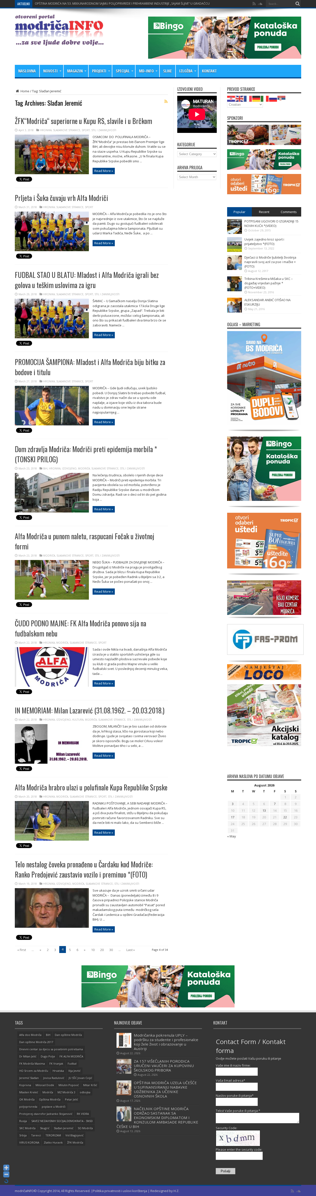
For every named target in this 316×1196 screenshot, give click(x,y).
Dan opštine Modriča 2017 (36, 1042)
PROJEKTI (99, 71)
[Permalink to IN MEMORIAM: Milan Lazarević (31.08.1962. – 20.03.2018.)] (52, 762)
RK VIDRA (83, 1114)
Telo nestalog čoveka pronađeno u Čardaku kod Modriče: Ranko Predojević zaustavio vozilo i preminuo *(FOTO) (84, 869)
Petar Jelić (71, 1099)
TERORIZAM (53, 1135)
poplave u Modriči (53, 1106)
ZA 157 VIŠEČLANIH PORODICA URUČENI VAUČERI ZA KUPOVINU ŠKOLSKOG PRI (90, 3)
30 (111, 950)
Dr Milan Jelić (27, 1056)
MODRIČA (84, 468)
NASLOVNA (27, 71)
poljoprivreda (28, 1106)
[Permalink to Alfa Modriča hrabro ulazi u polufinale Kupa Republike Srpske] (52, 839)
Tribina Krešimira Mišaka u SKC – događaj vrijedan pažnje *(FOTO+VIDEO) (268, 283)
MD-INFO (146, 71)
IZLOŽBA (186, 71)
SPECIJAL (123, 71)
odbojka (85, 1092)
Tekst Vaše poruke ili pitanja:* (238, 1110)
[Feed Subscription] (166, 101)
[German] (256, 98)
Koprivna (25, 1085)
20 (102, 950)
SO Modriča (85, 1128)
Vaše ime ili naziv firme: (233, 1065)
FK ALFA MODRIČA (71, 1056)
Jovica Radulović (53, 1078)
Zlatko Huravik (53, 1142)
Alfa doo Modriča (30, 1035)
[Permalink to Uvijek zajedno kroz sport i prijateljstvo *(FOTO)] (234, 250)
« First (21, 950)
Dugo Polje (48, 1056)
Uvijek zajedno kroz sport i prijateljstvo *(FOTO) (264, 241)
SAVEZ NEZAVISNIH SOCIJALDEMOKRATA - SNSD (62, 1121)
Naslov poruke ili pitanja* (235, 1095)
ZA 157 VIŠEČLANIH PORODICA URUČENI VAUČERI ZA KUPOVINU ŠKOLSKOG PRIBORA (164, 1066)
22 (285, 817)
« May (231, 836)
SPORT (86, 130)
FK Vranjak (56, 1063)
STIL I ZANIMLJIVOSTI (103, 130)
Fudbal (72, 1063)
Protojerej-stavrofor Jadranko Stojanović (45, 1114)
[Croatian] (231, 98)
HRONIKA (46, 130)
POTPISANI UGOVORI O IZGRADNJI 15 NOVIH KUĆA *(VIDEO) (271, 223)
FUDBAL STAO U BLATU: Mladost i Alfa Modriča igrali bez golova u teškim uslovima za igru (87, 280)
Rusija (23, 1121)
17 (232, 817)
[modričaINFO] (59, 42)
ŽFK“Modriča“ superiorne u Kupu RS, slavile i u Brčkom (83, 121)
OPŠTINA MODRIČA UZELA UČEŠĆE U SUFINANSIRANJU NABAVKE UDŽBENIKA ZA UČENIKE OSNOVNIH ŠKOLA (165, 1089)
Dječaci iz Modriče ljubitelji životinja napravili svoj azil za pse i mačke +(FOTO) (270, 261)
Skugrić (44, 1128)
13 (264, 810)
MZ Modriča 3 (66, 1092)
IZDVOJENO (69, 468)
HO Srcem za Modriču (33, 1071)
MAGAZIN (75, 71)
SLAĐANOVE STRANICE (66, 130)
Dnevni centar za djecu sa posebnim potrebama (51, 1049)
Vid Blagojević (74, 1135)
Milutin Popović (69, 1085)
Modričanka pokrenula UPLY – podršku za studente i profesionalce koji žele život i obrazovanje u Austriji (166, 1042)
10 (93, 950)
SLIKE (167, 71)
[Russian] (273, 98)
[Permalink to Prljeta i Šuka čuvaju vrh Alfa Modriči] (52, 250)
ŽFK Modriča (75, 1142)
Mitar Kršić (90, 1085)
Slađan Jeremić (63, 1128)
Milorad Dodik (45, 1085)
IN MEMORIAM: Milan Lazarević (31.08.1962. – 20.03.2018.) (89, 710)
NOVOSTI (50, 71)
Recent (264, 212)
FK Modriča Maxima (32, 1063)
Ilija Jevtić (74, 1071)
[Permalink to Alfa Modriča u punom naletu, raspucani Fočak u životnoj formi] (52, 598)
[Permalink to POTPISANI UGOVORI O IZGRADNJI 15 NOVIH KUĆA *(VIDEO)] (234, 232)
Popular (239, 212)
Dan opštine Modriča (68, 1035)
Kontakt (209, 71)
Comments (289, 212)
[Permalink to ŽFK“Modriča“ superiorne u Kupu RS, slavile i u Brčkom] (52, 173)
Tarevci (36, 1135)
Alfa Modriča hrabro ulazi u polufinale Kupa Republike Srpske (91, 787)
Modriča (47, 1092)
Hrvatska (58, 1071)
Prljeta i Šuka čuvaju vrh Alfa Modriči (61, 198)
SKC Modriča (27, 1128)
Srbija (23, 1135)
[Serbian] (281, 98)
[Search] (297, 3)
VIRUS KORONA (29, 1142)
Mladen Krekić (28, 1092)
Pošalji (225, 1171)
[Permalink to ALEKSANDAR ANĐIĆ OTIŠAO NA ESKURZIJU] (234, 311)
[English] (240, 98)
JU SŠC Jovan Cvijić (80, 1078)
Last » (130, 950)
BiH (45, 468)
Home (24, 91)
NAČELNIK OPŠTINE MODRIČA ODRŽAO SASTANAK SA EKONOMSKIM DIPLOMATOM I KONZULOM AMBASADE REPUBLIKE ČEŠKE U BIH (157, 1117)
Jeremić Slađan (29, 1078)
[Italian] (265, 98)
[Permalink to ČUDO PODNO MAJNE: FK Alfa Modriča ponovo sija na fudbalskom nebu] (52, 685)
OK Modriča (27, 1099)
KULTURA (77, 719)
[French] (248, 98)
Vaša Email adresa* (230, 1080)
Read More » (103, 171)
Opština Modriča (49, 1099)
